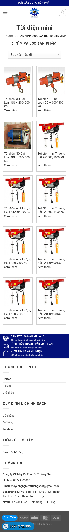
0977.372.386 (20, 526)
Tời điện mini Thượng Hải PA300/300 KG (17, 261)
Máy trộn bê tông (13, 452)
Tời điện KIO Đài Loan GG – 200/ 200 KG (17, 102)
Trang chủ (9, 36)
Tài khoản (8, 429)
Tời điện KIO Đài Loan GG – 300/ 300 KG (50, 102)
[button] (5, 12)
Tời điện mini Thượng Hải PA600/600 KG (17, 311)
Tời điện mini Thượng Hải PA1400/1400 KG (51, 210)
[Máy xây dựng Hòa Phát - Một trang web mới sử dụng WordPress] (34, 12)
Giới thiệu (8, 392)
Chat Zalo (10, 517)
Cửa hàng (9, 415)
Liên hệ (7, 385)
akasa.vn (46, 524)
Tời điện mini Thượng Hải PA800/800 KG (51, 311)
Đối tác (7, 379)
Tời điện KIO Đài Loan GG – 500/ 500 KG (17, 157)
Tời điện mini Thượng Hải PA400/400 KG (51, 261)
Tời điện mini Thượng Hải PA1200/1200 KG (17, 210)
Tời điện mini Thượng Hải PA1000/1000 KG (51, 155)
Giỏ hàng (8, 422)
